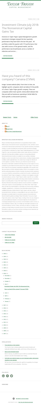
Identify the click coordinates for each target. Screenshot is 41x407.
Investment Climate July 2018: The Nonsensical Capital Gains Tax (20, 28)
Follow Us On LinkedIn (10, 239)
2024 (5, 256)
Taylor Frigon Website (10, 234)
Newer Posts (7, 117)
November (7, 278)
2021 (5, 265)
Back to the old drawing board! (12, 351)
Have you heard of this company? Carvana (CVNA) (18, 77)
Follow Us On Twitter (9, 242)
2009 (5, 328)
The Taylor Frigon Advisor (25, 402)
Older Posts (34, 117)
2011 (5, 322)
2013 (5, 316)
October (7, 281)
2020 (5, 267)
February (7, 298)
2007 (5, 333)
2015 (5, 310)
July (6, 284)
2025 (5, 253)
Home (15, 117)
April (6, 295)
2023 (5, 259)
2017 (5, 305)
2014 (5, 313)
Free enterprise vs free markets (12, 345)
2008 (5, 330)
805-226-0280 (8, 237)
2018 (5, 273)
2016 (5, 308)
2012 (5, 319)
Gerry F (7, 126)
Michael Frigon (9, 128)
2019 (5, 270)
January (7, 301)
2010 (5, 325)
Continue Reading (7, 55)
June (6, 292)
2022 (5, 262)
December (7, 275)
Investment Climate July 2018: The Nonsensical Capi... (17, 286)
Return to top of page (22, 398)
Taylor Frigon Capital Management (14, 131)
